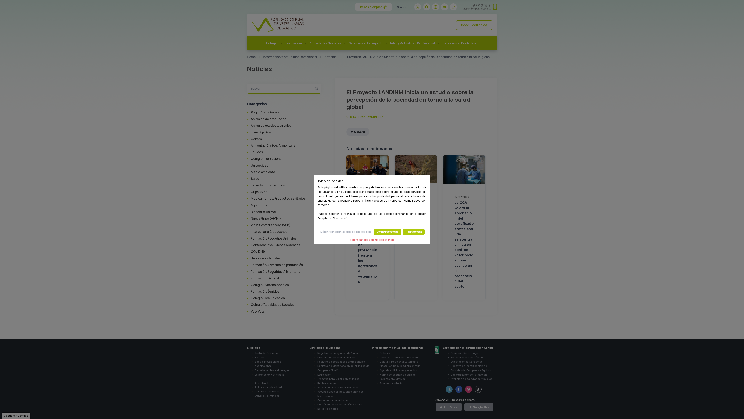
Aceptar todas (414, 231)
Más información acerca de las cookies (345, 232)
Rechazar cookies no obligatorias (372, 240)
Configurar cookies (387, 231)
